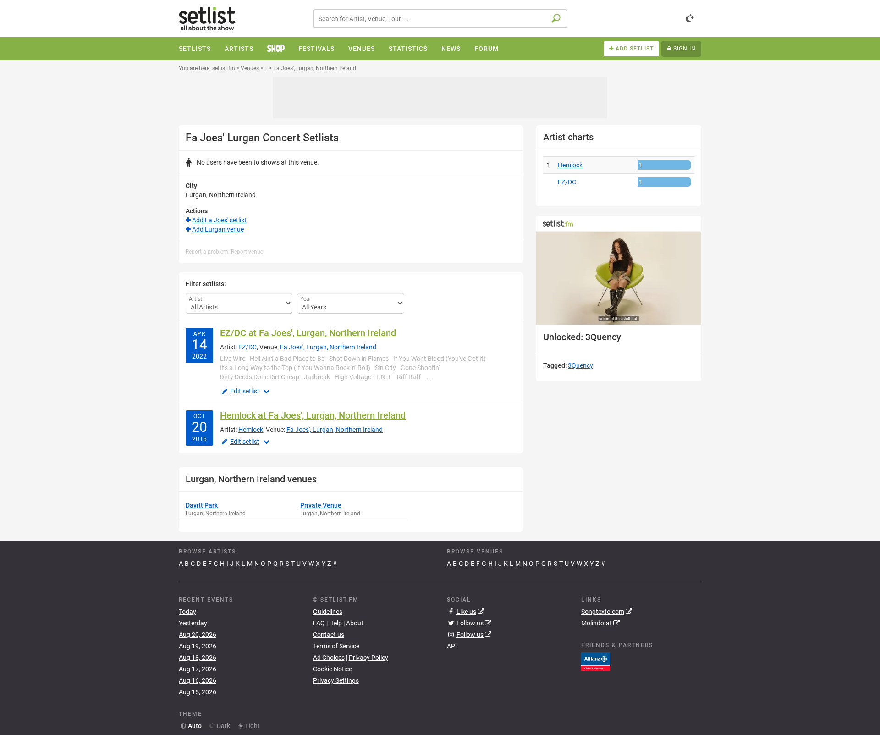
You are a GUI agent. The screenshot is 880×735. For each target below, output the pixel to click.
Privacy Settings (336, 680)
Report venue (247, 252)
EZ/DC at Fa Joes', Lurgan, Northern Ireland (308, 332)
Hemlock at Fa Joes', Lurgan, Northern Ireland (313, 415)
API (452, 646)
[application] (618, 278)
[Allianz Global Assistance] (595, 661)
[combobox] (440, 18)
